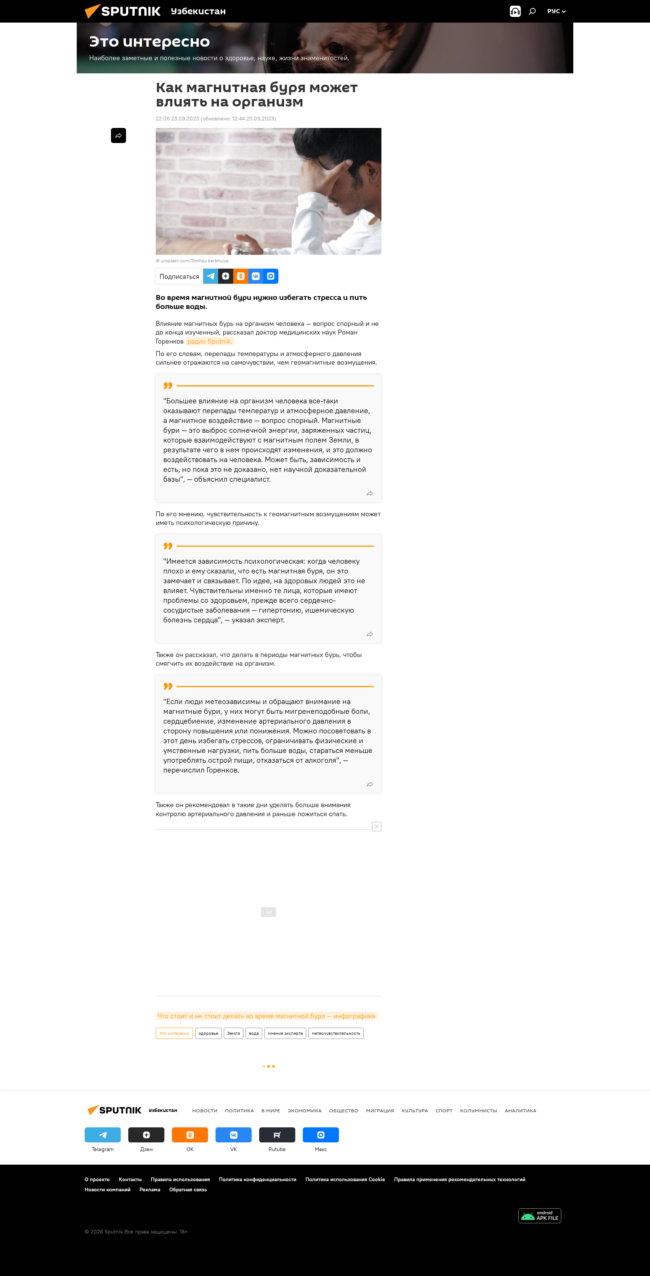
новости (204, 1110)
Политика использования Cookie (345, 1179)
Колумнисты (478, 1110)
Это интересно (174, 1033)
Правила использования (180, 1179)
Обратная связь (188, 1189)
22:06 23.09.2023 (177, 118)
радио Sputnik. (209, 341)
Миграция (380, 1110)
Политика (239, 1110)
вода (254, 1033)
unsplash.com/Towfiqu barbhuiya (194, 260)
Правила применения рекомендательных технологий (459, 1179)
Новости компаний (108, 1189)
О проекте (97, 1179)
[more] (369, 493)
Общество (343, 1110)
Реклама (150, 1189)
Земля (233, 1033)
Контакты (130, 1179)
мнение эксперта (285, 1033)
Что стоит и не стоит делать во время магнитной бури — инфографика (266, 1015)
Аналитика (520, 1110)
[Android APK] (539, 1216)
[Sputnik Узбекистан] (125, 20)
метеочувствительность (336, 1033)
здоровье (208, 1033)
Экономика (305, 1110)
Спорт (444, 1110)
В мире (270, 1110)
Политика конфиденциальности (257, 1179)
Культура (415, 1110)
